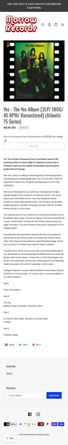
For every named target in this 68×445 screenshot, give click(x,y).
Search (9, 373)
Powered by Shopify (42, 434)
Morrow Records (29, 434)
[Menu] (62, 24)
